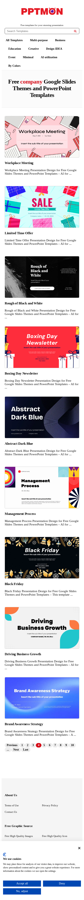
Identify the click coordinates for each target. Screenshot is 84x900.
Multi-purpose (39, 40)
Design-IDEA (54, 48)
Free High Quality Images (19, 836)
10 (72, 745)
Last (25, 749)
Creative (33, 48)
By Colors (14, 65)
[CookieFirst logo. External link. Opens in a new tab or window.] (4, 854)
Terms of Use (12, 805)
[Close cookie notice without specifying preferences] (79, 848)
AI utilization (49, 57)
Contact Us (11, 811)
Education (14, 48)
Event (11, 57)
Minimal (28, 57)
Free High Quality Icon (54, 836)
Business (60, 40)
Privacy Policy (50, 805)
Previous (12, 745)
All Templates (14, 40)
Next (16, 749)
